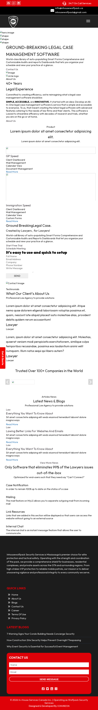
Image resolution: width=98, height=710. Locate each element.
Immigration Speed (18, 205)
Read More (12, 171)
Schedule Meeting (16, 248)
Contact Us (12, 69)
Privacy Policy (18, 618)
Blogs (14, 602)
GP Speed (12, 156)
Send (17, 275)
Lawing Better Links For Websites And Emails (34, 431)
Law (8, 409)
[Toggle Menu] (88, 21)
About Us (11, 120)
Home (14, 594)
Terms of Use (18, 614)
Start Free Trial (14, 245)
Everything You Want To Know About (29, 413)
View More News (49, 462)
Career (15, 610)
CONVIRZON (63, 706)
